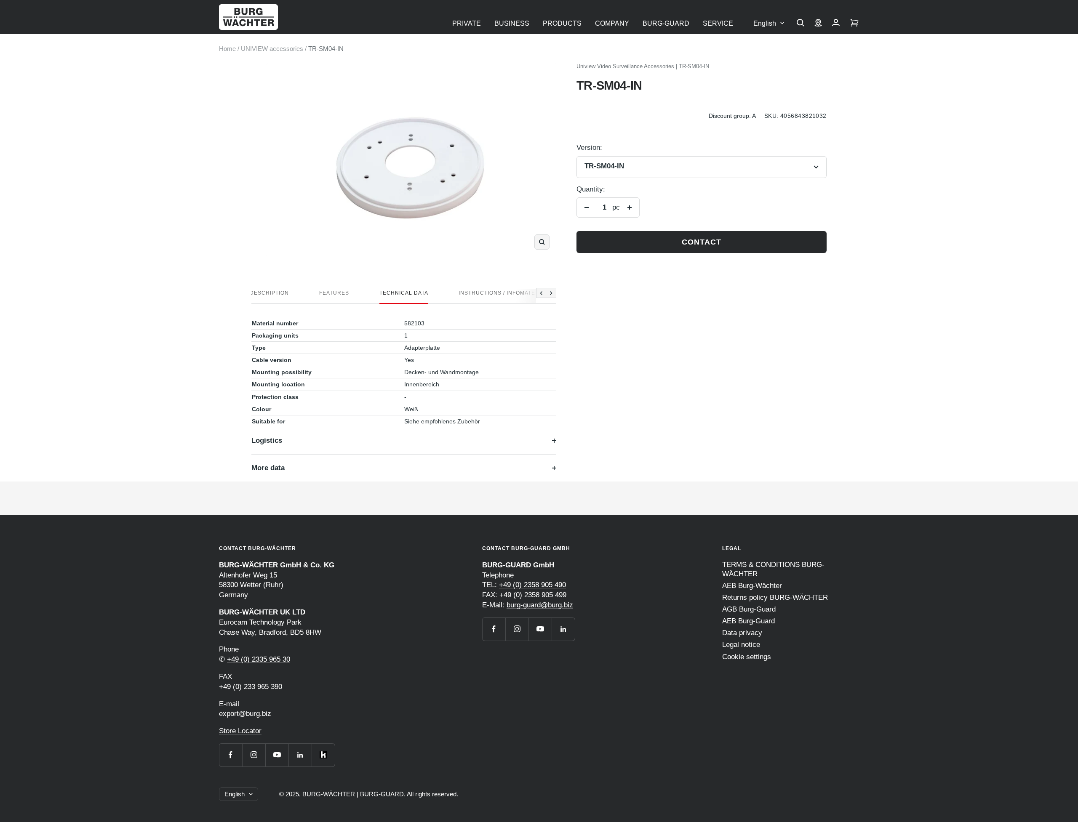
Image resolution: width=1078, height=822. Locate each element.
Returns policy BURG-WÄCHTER (775, 597)
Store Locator (240, 731)
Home (227, 48)
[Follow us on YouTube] (276, 754)
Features (334, 293)
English (764, 23)
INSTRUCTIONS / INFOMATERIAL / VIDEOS (517, 293)
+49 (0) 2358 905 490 (532, 585)
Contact (701, 242)
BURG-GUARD (666, 23)
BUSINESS (511, 23)
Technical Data (403, 293)
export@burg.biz (245, 714)
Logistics (266, 440)
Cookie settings (746, 657)
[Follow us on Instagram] (253, 754)
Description (269, 293)
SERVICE (718, 23)
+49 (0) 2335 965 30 (258, 659)
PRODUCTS (562, 23)
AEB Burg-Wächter (752, 586)
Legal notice (741, 645)
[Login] (836, 23)
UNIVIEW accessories (272, 48)
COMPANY (612, 23)
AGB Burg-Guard (749, 609)
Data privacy (742, 633)
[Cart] (854, 23)
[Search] (800, 23)
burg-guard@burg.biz (540, 605)
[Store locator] (818, 23)
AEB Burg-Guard (748, 621)
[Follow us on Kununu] (323, 754)
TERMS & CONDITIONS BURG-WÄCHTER (773, 569)
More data (268, 468)
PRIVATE (466, 23)
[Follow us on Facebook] (230, 754)
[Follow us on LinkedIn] (300, 754)
